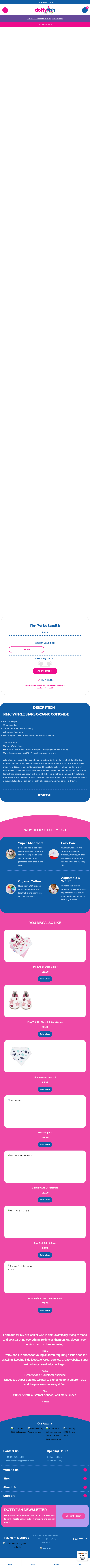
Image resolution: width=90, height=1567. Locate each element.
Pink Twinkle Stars (21, 735)
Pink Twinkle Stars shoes (15, 777)
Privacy (51, 1538)
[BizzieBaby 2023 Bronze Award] (71, 1434)
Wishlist (50, 680)
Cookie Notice (45, 1542)
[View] (85, 1470)
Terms (40, 1538)
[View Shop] (85, 1478)
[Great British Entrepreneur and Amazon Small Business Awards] (54, 1434)
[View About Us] (85, 1487)
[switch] (82, 1558)
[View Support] (85, 1495)
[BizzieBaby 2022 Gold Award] (18, 1434)
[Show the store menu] (5, 10)
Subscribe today (73, 1516)
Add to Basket (45, 671)
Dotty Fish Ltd (45, 24)
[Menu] (86, 1552)
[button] (45, 707)
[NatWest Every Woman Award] (36, 1434)
